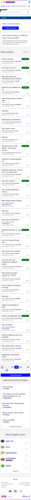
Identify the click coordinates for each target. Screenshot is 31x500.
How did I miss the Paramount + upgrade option (9, 262)
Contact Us (27, 485)
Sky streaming (7, 325)
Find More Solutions (15, 426)
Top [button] (16, 479)
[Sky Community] (9, 2)
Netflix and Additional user (11, 316)
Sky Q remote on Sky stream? (13, 413)
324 (28, 367)
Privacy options (4, 482)
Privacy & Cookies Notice (7, 484)
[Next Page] (6, 370)
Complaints (4, 485)
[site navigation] (2, 2)
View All (15, 471)
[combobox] (14, 12)
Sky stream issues (8, 128)
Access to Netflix (8, 420)
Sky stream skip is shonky (11, 346)
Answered (25, 59)
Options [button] (25, 52)
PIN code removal (8, 181)
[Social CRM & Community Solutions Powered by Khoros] (26, 496)
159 (21, 367)
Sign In (29, 2)
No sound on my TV (9, 68)
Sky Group (3, 487)
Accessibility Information (24, 484)
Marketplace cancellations (11, 119)
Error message (7, 387)
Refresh (4, 137)
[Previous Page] (2, 367)
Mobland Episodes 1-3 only (11, 230)
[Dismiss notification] (29, 6)
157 (12, 367)
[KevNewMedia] (9, 461)
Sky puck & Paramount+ (10, 219)
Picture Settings (7, 59)
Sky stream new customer (11, 251)
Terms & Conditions (25, 482)
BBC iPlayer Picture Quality (12, 200)
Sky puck (5, 111)
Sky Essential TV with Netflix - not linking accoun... (9, 148)
